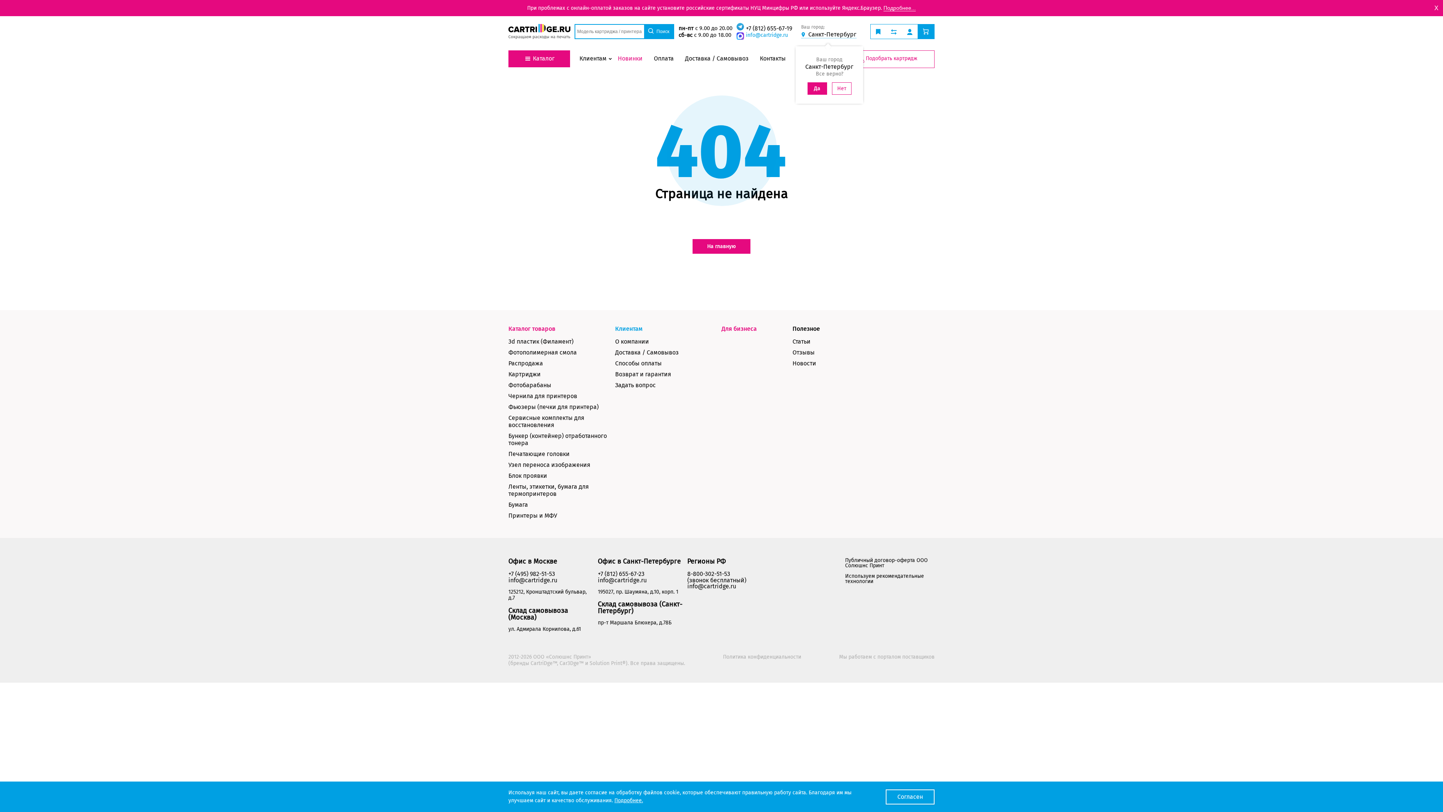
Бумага (518, 504)
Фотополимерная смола (542, 352)
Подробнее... (899, 8)
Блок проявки (527, 475)
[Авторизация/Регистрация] (910, 31)
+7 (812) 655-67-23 (621, 573)
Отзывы (804, 352)
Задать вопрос (635, 385)
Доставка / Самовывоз (647, 352)
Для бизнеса (739, 328)
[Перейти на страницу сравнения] (894, 31)
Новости (804, 363)
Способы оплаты (638, 363)
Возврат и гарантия (643, 374)
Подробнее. (628, 800)
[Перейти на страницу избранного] (878, 31)
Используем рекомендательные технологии (884, 579)
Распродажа (525, 363)
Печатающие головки (539, 454)
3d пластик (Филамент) (540, 341)
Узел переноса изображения (549, 464)
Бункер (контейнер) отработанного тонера (557, 439)
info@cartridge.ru (767, 35)
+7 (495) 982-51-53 (531, 573)
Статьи (802, 341)
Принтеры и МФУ (532, 515)
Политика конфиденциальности (762, 657)
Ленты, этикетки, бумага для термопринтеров (548, 490)
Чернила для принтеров (542, 396)
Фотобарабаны (529, 385)
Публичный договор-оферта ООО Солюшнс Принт (886, 563)
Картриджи (524, 374)
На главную (721, 246)
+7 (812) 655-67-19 (769, 28)
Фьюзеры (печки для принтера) (553, 407)
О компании (632, 341)
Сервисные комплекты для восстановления (546, 421)
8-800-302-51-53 (708, 573)
